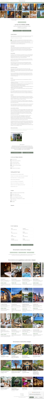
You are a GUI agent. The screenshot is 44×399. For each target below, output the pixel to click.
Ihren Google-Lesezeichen (29, 147)
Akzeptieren (31, 397)
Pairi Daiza (23, 115)
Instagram (20, 148)
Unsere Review (2, 334)
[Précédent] (22, 199)
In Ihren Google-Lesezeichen (26, 30)
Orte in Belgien (28, 152)
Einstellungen (41, 397)
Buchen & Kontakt (17, 30)
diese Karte (22, 123)
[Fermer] (21, 200)
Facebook (13, 201)
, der (29, 115)
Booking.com (5, 334)
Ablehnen (36, 397)
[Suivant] (21, 199)
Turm (22, 69)
